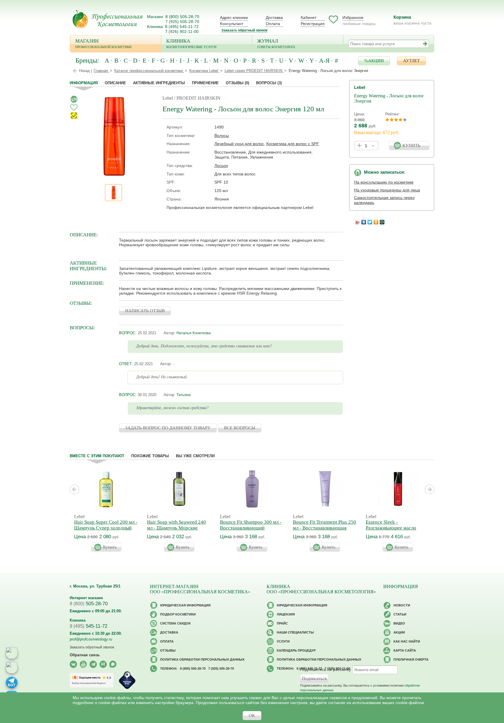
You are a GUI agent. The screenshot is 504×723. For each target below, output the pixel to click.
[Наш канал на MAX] (113, 664)
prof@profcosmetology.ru (91, 639)
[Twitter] (370, 220)
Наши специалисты (295, 632)
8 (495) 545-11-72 (182, 26)
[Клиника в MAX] (12, 653)
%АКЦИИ (374, 60)
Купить (110, 547)
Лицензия (286, 614)
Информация (84, 83)
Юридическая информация (185, 605)
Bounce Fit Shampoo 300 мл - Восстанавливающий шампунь (250, 527)
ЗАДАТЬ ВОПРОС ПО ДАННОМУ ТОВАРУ (168, 427)
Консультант (231, 23)
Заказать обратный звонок (244, 30)
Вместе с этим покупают (97, 456)
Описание (115, 83)
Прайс (282, 623)
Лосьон (221, 165)
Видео (399, 623)
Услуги (283, 641)
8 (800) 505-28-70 (182, 16)
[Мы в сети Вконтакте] (73, 664)
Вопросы (269, 83)
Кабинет (308, 17)
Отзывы (237, 83)
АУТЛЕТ (411, 60)
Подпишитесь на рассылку (325, 669)
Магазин (103, 43)
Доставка (274, 17)
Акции (399, 632)
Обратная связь (85, 655)
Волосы (221, 135)
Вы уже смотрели (195, 456)
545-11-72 (88, 626)
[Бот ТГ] (12, 682)
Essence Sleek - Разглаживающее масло (391, 525)
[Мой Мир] (382, 220)
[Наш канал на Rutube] (103, 664)
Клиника (191, 43)
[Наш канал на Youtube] (83, 664)
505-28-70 (89, 603)
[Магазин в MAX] (12, 667)
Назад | (85, 70)
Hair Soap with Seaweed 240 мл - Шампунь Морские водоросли (176, 527)
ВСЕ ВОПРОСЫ (239, 427)
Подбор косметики (178, 614)
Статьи (399, 614)
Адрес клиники (234, 17)
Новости (401, 605)
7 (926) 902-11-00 (182, 31)
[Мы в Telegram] (93, 664)
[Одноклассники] (376, 220)
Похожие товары (150, 456)
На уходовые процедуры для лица (387, 190)
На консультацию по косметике (384, 182)
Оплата (273, 23)
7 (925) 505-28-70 (182, 21)
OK (252, 715)
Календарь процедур (296, 650)
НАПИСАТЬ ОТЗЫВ (145, 310)
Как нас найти (406, 641)
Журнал (276, 43)
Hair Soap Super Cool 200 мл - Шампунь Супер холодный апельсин (105, 527)
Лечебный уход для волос (239, 143)
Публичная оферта (410, 659)
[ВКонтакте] (364, 220)
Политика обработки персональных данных (202, 659)
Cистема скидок (175, 623)
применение (205, 83)
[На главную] (108, 19)
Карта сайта (404, 650)
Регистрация (313, 23)
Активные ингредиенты (159, 83)
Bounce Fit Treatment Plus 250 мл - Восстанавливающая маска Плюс (324, 527)
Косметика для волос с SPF (292, 143)
